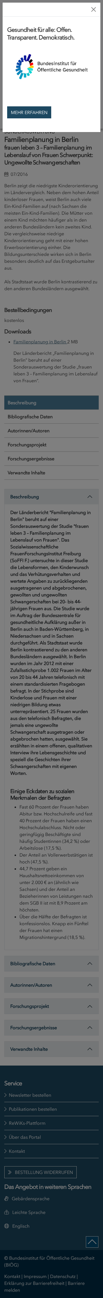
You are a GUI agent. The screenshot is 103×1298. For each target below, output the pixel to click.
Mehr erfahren (29, 112)
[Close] (93, 9)
